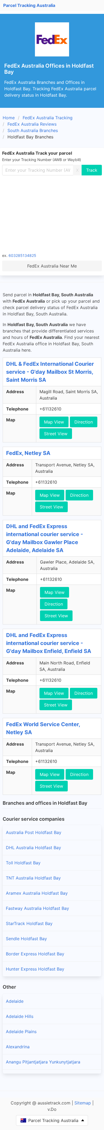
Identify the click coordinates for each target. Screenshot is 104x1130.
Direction (83, 422)
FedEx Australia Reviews (32, 124)
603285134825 (22, 255)
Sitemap (82, 1103)
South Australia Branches (32, 130)
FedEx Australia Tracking (48, 117)
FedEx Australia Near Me (52, 266)
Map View (54, 422)
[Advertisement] (52, 213)
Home (9, 117)
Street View (55, 433)
